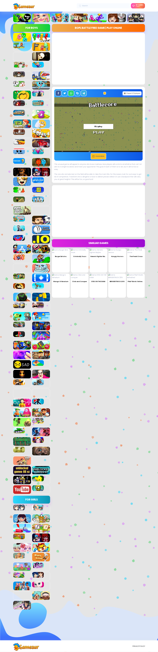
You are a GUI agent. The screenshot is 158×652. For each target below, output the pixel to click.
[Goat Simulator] (38, 201)
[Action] (60, 21)
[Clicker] (41, 117)
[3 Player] (22, 40)
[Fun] (22, 184)
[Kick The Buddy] (19, 259)
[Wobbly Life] (38, 480)
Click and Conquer (79, 281)
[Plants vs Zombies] (22, 319)
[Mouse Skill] (22, 300)
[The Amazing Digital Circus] (38, 441)
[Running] (98, 21)
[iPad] (22, 252)
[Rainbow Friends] (22, 348)
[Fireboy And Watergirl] (41, 165)
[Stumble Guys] (22, 415)
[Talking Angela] (38, 586)
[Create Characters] (22, 521)
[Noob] (41, 300)
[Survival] (22, 425)
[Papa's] (41, 560)
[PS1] (19, 336)
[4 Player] (41, 40)
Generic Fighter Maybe (99, 256)
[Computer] (22, 127)
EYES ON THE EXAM (98, 281)
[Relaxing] (22, 358)
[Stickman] (38, 403)
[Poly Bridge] (19, 326)
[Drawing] (22, 531)
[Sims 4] (22, 589)
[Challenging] (22, 98)
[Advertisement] (31, 625)
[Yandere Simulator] (22, 608)
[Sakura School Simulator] (38, 576)
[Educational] (41, 531)
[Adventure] (79, 21)
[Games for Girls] (41, 21)
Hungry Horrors (117, 256)
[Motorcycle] (38, 287)
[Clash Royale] (19, 114)
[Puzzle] (41, 338)
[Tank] (19, 432)
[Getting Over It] (19, 201)
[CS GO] (19, 133)
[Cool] (41, 127)
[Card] (19, 85)
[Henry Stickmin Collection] (41, 233)
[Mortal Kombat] (19, 287)
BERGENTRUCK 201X (117, 281)
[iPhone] (41, 252)
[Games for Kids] (41, 550)
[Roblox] (41, 358)
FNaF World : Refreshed (136, 281)
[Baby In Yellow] (41, 59)
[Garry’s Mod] (38, 182)
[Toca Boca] (41, 598)
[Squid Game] (22, 406)
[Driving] (41, 146)
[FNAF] (22, 175)
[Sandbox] (38, 364)
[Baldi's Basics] (19, 66)
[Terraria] (22, 444)
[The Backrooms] (19, 451)
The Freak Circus (136, 256)
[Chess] (38, 95)
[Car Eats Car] (41, 79)
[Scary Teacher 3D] (41, 377)
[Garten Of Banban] (19, 191)
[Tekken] (41, 435)
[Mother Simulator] (19, 557)
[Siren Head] (38, 384)
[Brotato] (19, 76)
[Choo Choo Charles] (19, 105)
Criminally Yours (79, 256)
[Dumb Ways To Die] (19, 153)
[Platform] (41, 319)
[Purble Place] (19, 576)
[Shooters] (19, 384)
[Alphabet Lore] (41, 50)
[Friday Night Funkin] (41, 175)
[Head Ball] (41, 223)
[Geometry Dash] (38, 191)
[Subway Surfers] (41, 415)
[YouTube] (22, 492)
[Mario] (41, 261)
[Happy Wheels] (19, 220)
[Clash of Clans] (38, 105)
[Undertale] (22, 483)
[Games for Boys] (22, 21)
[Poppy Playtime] (41, 329)
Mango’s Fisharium (60, 281)
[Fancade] (19, 162)
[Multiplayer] (136, 21)
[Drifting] (19, 143)
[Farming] (19, 538)
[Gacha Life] (22, 550)
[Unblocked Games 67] (41, 473)
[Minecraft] (19, 278)
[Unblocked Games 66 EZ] (22, 473)
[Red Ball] (41, 348)
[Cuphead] (41, 136)
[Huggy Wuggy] (19, 239)
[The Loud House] (22, 464)
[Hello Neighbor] (19, 230)
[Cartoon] (41, 88)
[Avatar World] (38, 509)
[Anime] (19, 509)
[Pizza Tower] (38, 307)
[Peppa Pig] (22, 570)
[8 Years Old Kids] (19, 47)
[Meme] (41, 271)
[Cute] (41, 521)
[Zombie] (38, 490)
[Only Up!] (19, 307)
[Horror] (117, 21)
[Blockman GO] (38, 66)
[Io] (41, 242)
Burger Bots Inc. (61, 256)
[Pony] (38, 567)
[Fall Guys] (38, 153)
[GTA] (22, 213)
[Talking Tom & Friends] (38, 422)
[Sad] (22, 367)
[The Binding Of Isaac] (41, 454)
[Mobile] (41, 281)
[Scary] (22, 377)
